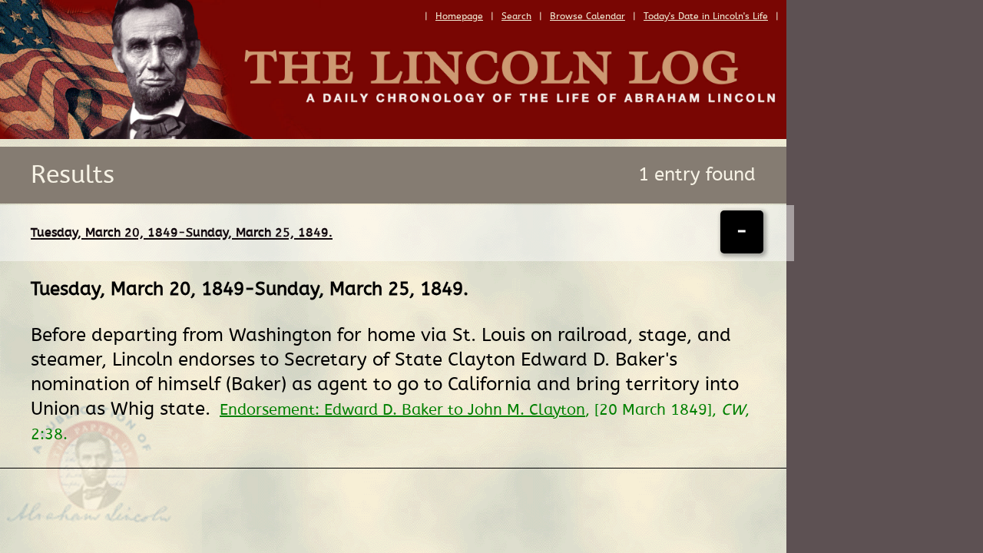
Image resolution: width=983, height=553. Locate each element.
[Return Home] (393, 135)
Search (516, 16)
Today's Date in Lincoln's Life (706, 16)
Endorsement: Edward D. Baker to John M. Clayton (402, 410)
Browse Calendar (587, 16)
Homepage (459, 16)
